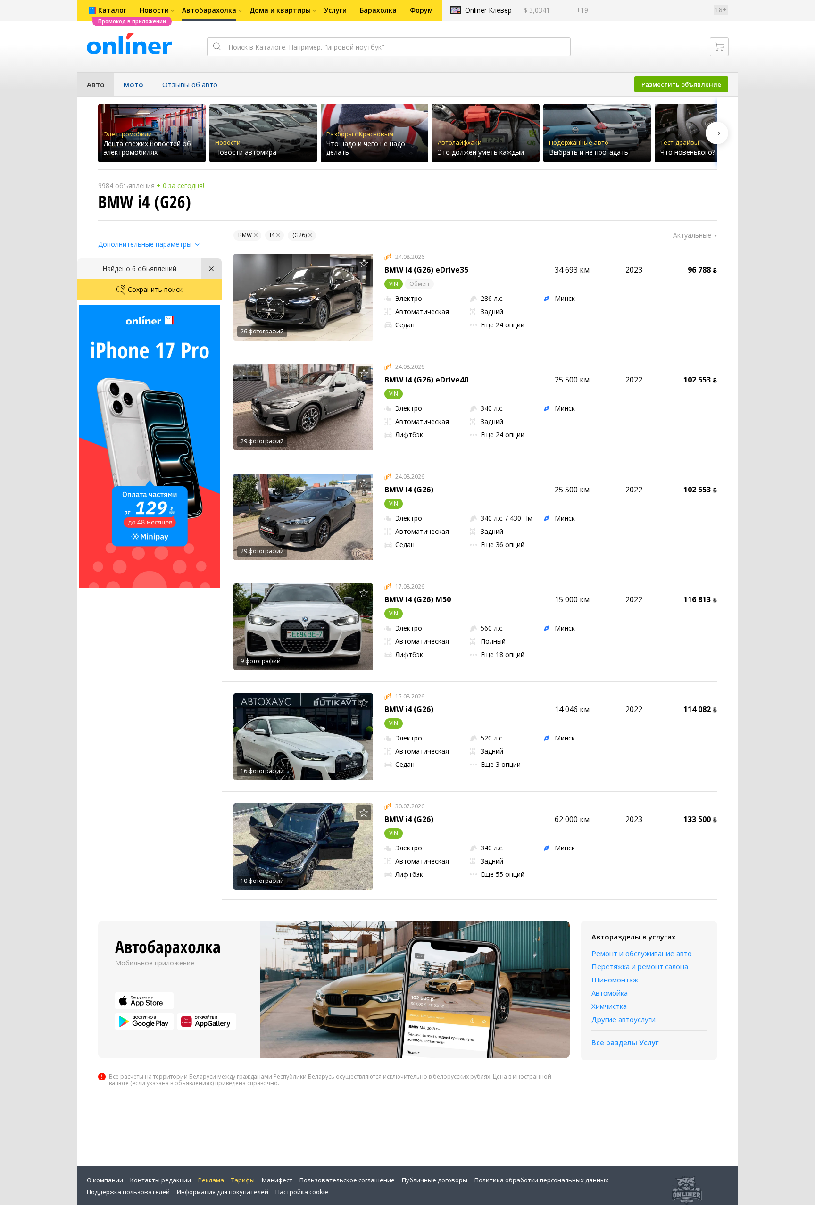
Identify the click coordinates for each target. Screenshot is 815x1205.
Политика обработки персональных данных (541, 1180)
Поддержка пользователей (128, 1192)
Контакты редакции (160, 1180)
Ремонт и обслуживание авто (641, 953)
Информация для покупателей (222, 1192)
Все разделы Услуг (625, 1042)
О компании (105, 1180)
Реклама (211, 1180)
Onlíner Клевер (488, 10)
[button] (717, 133)
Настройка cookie (301, 1192)
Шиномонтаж (614, 979)
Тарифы (243, 1180)
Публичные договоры (434, 1180)
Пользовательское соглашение (347, 1180)
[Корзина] (719, 46)
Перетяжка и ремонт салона (639, 966)
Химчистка (609, 1006)
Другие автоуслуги (623, 1019)
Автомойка (609, 992)
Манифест (277, 1180)
